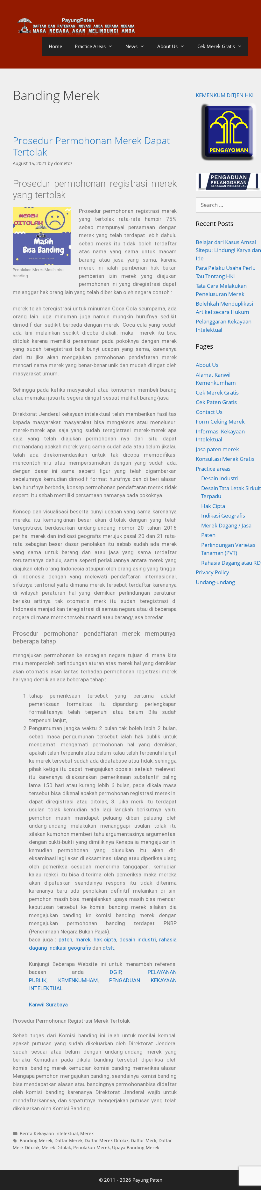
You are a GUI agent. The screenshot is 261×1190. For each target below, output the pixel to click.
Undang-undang (215, 582)
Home (55, 46)
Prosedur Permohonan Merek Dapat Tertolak (91, 146)
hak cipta (105, 939)
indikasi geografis (70, 948)
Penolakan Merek (91, 1147)
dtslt (108, 948)
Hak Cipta (213, 506)
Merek (87, 1133)
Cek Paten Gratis (216, 402)
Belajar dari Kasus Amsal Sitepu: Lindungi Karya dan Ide (228, 250)
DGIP (115, 972)
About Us (167, 46)
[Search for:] (228, 204)
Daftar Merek (68, 1140)
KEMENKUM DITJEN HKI (225, 95)
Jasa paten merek (217, 449)
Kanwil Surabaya (48, 1004)
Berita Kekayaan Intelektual (49, 1133)
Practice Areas (90, 46)
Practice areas (213, 468)
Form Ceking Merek (220, 421)
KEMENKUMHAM (78, 980)
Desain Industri (219, 478)
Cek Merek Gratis (216, 46)
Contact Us (209, 412)
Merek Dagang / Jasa (226, 525)
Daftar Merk (143, 1140)
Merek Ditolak (56, 1147)
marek (82, 939)
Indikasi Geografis (223, 515)
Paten (208, 535)
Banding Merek (36, 1140)
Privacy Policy (212, 572)
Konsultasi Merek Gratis (225, 458)
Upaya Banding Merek (135, 1147)
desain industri (137, 939)
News (131, 46)
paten (65, 939)
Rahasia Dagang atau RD (231, 562)
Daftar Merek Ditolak (107, 1140)
